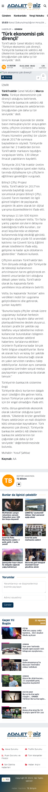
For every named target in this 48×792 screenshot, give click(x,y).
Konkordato (20, 15)
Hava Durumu (11, 749)
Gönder (8, 604)
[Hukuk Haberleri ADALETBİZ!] (24, 5)
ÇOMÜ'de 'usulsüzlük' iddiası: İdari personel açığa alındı (34, 515)
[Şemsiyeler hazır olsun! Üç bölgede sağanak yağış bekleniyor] (12, 554)
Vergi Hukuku (36, 15)
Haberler (6, 29)
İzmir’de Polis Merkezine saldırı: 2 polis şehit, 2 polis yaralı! (11, 541)
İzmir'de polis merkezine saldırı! (33, 539)
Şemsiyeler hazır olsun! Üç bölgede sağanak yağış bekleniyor (12, 564)
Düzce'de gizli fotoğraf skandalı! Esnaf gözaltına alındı (35, 564)
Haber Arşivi (34, 764)
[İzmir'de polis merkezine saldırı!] (35, 529)
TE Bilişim (31, 788)
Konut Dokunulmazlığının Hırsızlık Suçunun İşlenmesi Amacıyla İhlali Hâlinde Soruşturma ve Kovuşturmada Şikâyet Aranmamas (24, 22)
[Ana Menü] (3, 6)
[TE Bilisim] (8, 480)
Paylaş (8, 77)
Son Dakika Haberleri (8, 766)
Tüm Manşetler (35, 755)
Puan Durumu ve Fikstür (11, 757)
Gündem (6, 15)
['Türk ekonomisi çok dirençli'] (24, 72)
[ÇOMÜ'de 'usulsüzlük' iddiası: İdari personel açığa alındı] (35, 504)
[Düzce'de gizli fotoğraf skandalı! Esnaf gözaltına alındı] (35, 554)
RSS (7, 779)
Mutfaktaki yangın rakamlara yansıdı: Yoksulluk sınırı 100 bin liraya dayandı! (11, 516)
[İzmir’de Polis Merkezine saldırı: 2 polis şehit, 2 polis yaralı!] (12, 529)
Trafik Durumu (35, 749)
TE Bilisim (22, 479)
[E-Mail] (19, 484)
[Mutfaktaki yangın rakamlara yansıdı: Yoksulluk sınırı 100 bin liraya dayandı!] (12, 504)
